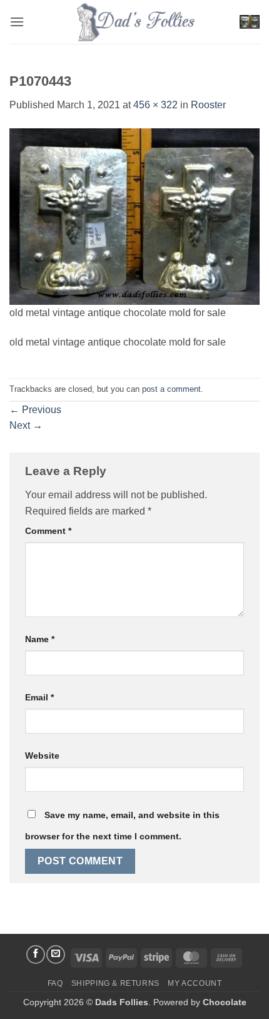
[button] (16, 21)
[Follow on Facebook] (35, 954)
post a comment (171, 389)
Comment (48, 531)
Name (39, 639)
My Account (194, 983)
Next (26, 425)
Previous (35, 409)
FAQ (55, 983)
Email (39, 697)
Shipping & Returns (115, 983)
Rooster (208, 105)
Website (42, 755)
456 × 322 (155, 105)
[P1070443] (134, 215)
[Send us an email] (55, 954)
